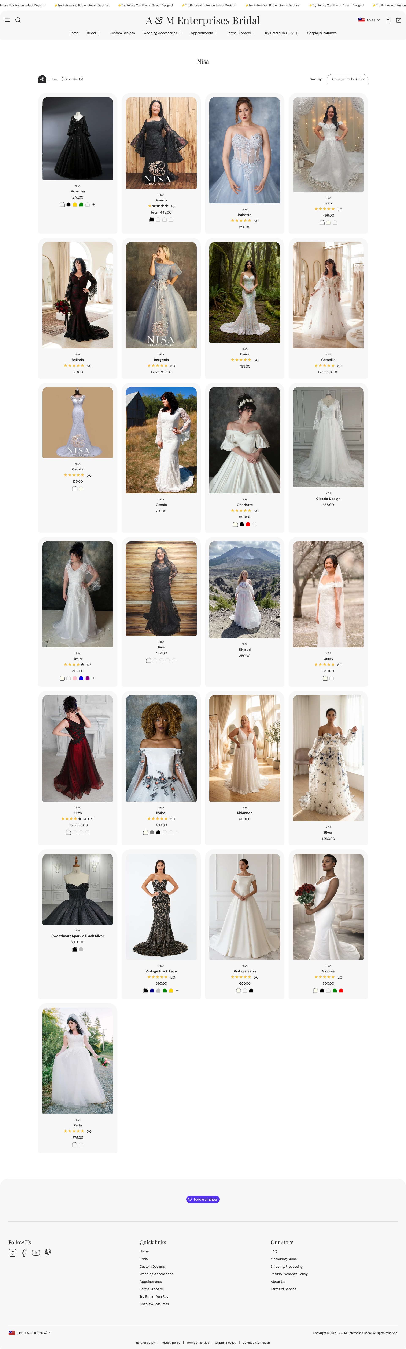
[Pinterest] (47, 1253)
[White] (322, 222)
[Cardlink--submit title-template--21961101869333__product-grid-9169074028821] (244, 907)
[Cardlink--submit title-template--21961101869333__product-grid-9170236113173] (77, 422)
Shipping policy (225, 1343)
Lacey (328, 659)
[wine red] (62, 204)
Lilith (78, 813)
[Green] (81, 204)
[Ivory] (328, 222)
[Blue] (81, 678)
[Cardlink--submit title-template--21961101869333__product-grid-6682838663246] (77, 748)
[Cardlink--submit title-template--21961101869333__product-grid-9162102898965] (328, 437)
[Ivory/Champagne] (168, 660)
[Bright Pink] (165, 832)
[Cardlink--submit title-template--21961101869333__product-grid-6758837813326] (328, 594)
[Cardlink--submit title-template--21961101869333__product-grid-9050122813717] (161, 588)
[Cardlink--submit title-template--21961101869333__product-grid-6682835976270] (161, 748)
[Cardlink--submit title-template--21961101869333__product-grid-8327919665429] (77, 1061)
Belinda (78, 360)
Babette (244, 215)
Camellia (328, 360)
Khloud (245, 649)
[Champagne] (68, 678)
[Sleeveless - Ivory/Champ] (174, 660)
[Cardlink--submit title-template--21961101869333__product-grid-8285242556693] (328, 295)
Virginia (328, 971)
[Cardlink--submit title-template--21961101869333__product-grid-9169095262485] (161, 907)
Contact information (256, 1343)
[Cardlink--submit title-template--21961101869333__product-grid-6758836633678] (328, 907)
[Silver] (81, 949)
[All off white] (158, 219)
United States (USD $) (32, 1333)
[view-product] (94, 204)
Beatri (328, 203)
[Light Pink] (171, 832)
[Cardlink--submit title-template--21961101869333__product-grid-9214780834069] (244, 748)
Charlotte (245, 505)
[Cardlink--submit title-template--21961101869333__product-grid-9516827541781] (328, 758)
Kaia (161, 647)
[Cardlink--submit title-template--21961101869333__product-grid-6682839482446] (77, 594)
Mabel (161, 813)
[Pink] (75, 678)
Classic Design (328, 498)
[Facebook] (24, 1253)
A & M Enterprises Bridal (355, 1333)
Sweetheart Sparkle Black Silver (77, 936)
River (328, 832)
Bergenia (161, 360)
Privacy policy (170, 1343)
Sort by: (316, 79)
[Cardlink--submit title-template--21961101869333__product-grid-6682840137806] (161, 295)
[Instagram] (12, 1253)
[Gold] (75, 204)
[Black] (68, 204)
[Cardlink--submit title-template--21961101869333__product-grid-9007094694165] (161, 143)
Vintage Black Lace (161, 971)
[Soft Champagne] (335, 222)
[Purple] (87, 678)
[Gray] (152, 832)
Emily (77, 659)
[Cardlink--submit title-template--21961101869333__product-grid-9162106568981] (244, 589)
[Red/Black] (68, 832)
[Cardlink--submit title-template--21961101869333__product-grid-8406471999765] (161, 440)
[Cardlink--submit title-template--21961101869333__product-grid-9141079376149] (328, 144)
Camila (77, 469)
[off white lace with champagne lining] (171, 219)
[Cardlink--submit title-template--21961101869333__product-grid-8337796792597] (77, 295)
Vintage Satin (245, 971)
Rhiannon (244, 813)
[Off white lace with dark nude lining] (164, 219)
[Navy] (152, 990)
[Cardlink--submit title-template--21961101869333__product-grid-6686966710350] (244, 440)
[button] (94, 33)
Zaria (78, 1125)
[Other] (254, 524)
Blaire (245, 354)
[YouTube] (36, 1253)
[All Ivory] (161, 660)
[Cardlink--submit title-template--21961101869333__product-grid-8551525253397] (77, 889)
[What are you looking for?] (18, 20)
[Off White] (75, 1145)
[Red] (248, 524)
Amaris (161, 200)
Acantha (78, 191)
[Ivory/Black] (155, 660)
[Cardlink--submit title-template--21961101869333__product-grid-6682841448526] (244, 150)
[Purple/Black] (75, 832)
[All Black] (149, 660)
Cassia (161, 505)
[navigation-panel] (7, 20)
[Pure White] (81, 1145)
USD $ (371, 20)
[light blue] (87, 204)
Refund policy (145, 1343)
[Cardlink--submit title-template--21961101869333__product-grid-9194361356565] (77, 138)
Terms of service (198, 1343)
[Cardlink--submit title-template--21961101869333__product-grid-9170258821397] (244, 292)
